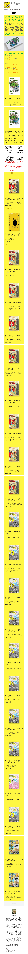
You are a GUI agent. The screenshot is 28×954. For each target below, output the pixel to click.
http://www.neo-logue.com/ (10, 950)
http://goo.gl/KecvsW (12, 57)
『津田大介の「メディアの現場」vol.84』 (15, 368)
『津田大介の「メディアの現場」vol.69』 (15, 859)
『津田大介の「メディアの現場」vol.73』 (15, 728)
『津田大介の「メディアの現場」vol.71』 (15, 793)
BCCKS (6, 1)
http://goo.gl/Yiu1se (11, 59)
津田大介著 (7, 99)
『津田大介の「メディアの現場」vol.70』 (15, 826)
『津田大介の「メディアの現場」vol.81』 (15, 466)
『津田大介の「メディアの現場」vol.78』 (15, 564)
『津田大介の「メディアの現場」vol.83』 (15, 400)
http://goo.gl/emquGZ (12, 72)
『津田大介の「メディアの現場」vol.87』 (15, 270)
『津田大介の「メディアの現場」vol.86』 (15, 302)
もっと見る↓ (14, 904)
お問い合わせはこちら (9, 951)
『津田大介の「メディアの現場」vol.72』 (15, 761)
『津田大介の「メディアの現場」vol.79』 (15, 531)
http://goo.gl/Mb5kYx (12, 62)
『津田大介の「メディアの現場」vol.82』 (15, 433)
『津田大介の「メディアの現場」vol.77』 (15, 597)
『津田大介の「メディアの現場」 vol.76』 (15, 630)
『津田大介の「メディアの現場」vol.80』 (15, 499)
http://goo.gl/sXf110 (11, 67)
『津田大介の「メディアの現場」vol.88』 (15, 198)
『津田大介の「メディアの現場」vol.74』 (15, 695)
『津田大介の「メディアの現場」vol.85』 (15, 335)
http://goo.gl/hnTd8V (12, 69)
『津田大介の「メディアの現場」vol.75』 (15, 662)
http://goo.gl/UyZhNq (12, 64)
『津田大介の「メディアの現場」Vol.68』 (15, 892)
